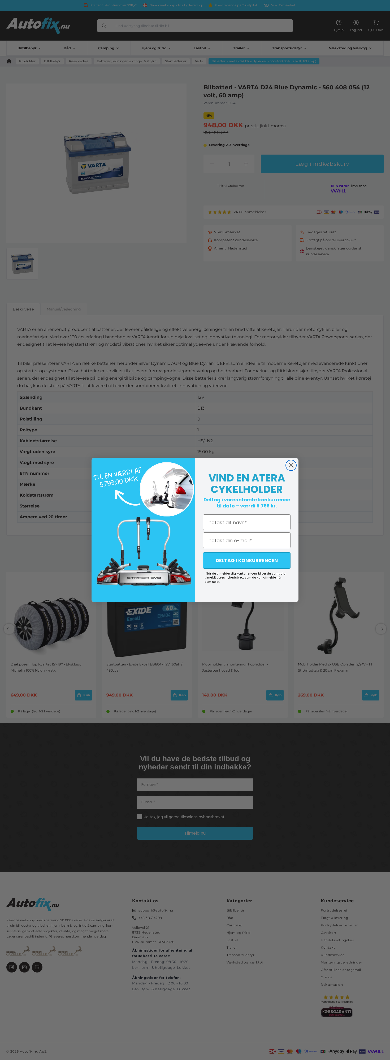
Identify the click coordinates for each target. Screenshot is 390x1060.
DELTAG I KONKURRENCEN (247, 560)
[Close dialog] (291, 465)
